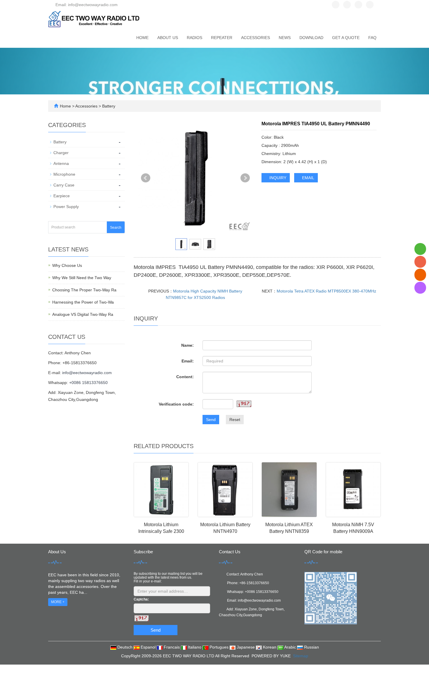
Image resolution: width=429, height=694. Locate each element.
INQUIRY (277, 177)
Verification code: (176, 404)
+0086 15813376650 (88, 382)
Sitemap (300, 656)
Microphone (64, 174)
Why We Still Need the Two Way (81, 277)
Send (211, 419)
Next (245, 178)
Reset (234, 419)
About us (167, 37)
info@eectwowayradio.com (87, 372)
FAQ (372, 37)
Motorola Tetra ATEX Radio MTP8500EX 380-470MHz (326, 291)
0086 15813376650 (262, 592)
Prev (145, 178)
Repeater (221, 37)
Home (142, 37)
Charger (61, 152)
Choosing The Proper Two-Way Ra (84, 290)
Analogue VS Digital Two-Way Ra (82, 314)
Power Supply (66, 206)
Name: (187, 345)
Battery (108, 106)
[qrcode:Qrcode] (420, 288)
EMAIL (307, 177)
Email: (188, 361)
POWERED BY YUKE (272, 656)
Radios (194, 37)
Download (311, 37)
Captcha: (141, 599)
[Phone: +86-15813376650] (420, 262)
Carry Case (63, 185)
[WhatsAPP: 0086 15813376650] (420, 249)
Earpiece (61, 195)
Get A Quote (346, 37)
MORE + (57, 602)
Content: (185, 376)
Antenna (61, 163)
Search (115, 228)
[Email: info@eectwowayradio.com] (420, 275)
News (285, 37)
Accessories (255, 37)
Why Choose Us (67, 265)
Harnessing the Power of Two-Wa (83, 302)
